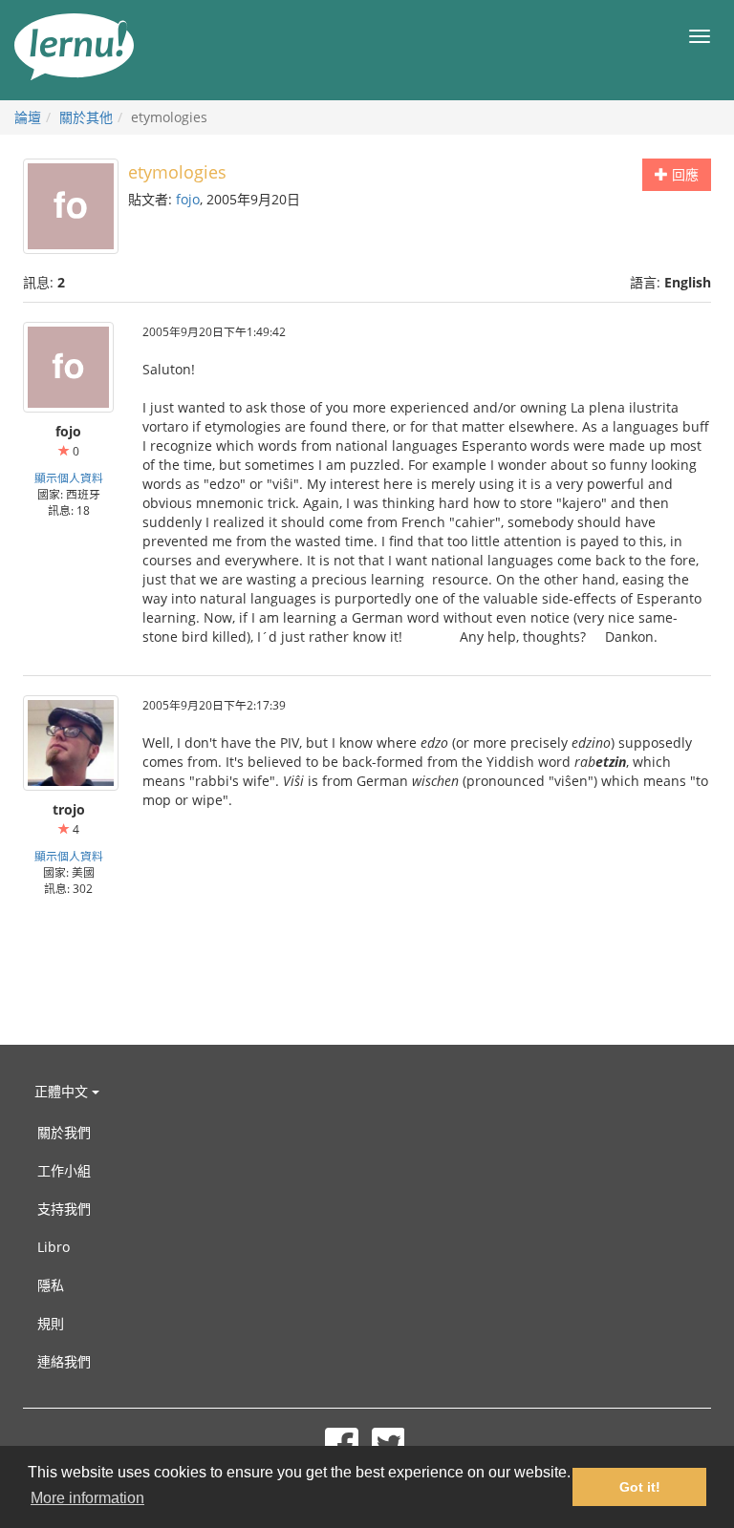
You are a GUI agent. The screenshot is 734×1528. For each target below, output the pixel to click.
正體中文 (63, 1091)
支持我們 (64, 1208)
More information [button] (87, 1498)
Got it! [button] (639, 1487)
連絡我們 (64, 1361)
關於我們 (64, 1132)
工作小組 (64, 1170)
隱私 (50, 1285)
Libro (53, 1247)
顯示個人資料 (68, 477)
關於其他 (86, 117)
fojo (188, 199)
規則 (50, 1323)
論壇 (27, 117)
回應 (683, 174)
